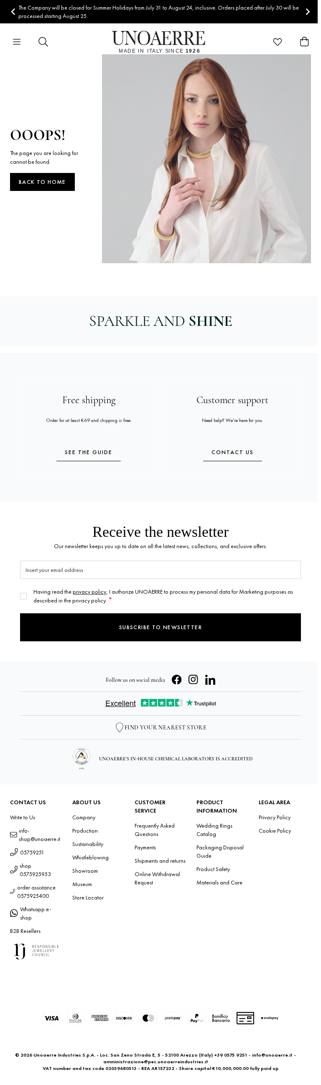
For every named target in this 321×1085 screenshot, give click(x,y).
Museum (82, 884)
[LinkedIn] (210, 680)
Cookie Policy (275, 830)
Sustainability (87, 844)
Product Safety (213, 869)
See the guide (88, 452)
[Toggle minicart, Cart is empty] (304, 41)
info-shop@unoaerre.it (39, 835)
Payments (145, 847)
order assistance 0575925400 (36, 892)
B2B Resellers (25, 931)
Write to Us (22, 817)
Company (83, 817)
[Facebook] (177, 680)
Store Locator (88, 897)
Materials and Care (219, 882)
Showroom (85, 870)
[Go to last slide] (13, 11)
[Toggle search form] (43, 41)
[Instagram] (194, 680)
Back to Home (42, 181)
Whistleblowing (90, 857)
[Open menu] (17, 42)
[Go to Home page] (161, 41)
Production (85, 830)
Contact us (232, 452)
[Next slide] (307, 11)
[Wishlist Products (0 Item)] (277, 41)
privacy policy (89, 591)
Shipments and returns (160, 860)
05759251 (32, 852)
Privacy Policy (274, 817)
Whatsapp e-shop (35, 913)
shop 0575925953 (35, 870)
